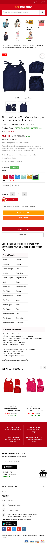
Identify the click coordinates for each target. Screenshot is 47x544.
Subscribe (10, 467)
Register (42, 2)
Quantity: (5, 194)
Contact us (7, 501)
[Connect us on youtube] (19, 529)
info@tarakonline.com (14, 505)
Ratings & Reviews (18, 124)
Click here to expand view (23, 98)
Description (22, 229)
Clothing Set (31, 45)
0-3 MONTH (15, 185)
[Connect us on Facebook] (4, 529)
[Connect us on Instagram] (24, 529)
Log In (35, 2)
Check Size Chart (11, 181)
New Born (6, 185)
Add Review (29, 124)
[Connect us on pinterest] (9, 529)
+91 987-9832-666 (12, 510)
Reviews (22, 235)
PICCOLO (12, 132)
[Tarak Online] (23, 6)
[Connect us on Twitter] (14, 529)
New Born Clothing (18, 45)
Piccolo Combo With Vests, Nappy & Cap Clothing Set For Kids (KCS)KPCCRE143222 (12, 409)
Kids (8, 45)
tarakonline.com (14, 535)
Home (3, 45)
